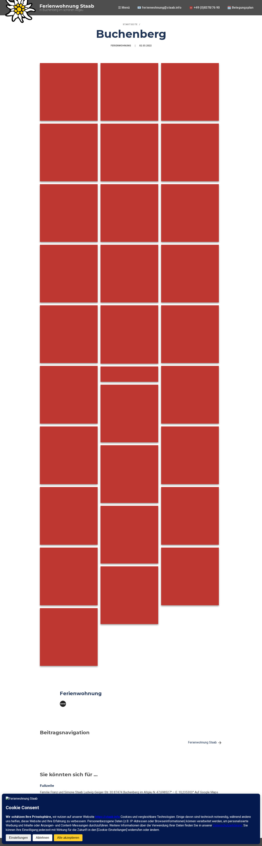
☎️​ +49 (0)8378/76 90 (204, 7)
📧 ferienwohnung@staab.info (159, 7)
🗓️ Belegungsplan (240, 7)
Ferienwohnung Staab (67, 6)
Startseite (130, 24)
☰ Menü (124, 7)
